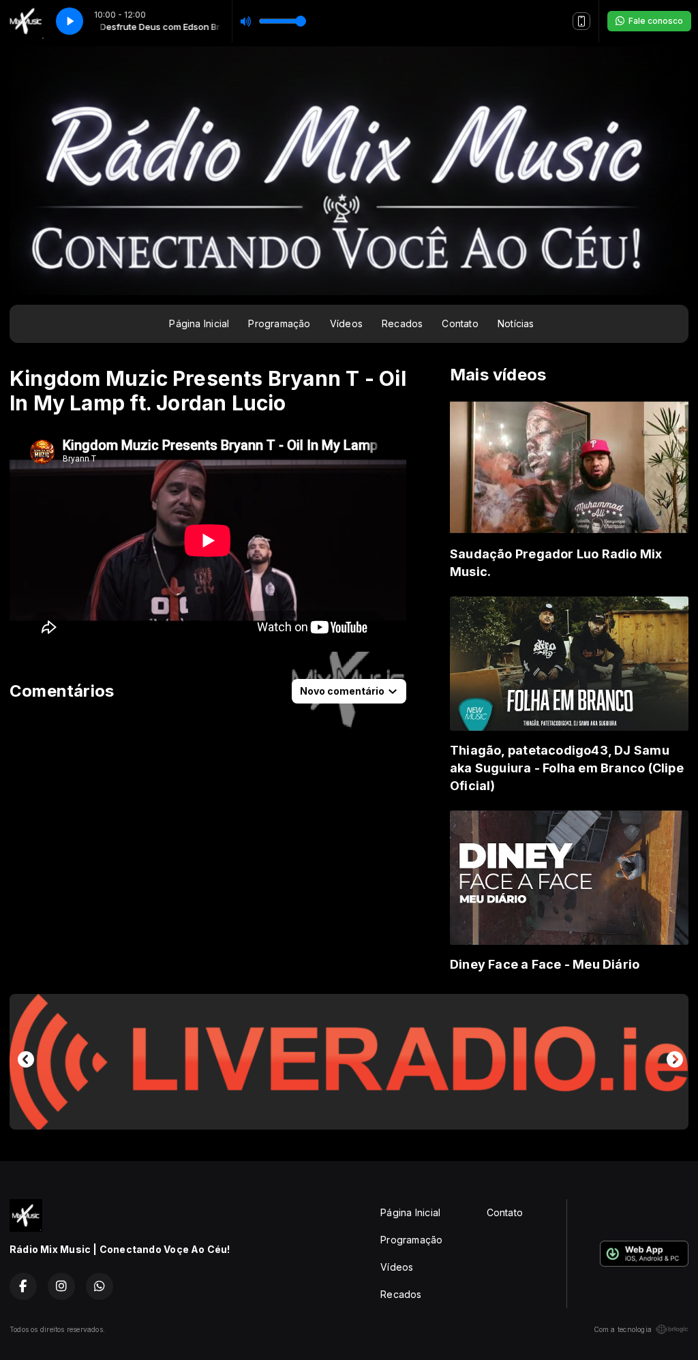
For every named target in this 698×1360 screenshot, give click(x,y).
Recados (402, 323)
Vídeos (346, 323)
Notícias (516, 323)
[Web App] (581, 21)
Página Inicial (199, 323)
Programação (279, 323)
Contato (460, 323)
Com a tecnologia (623, 1329)
